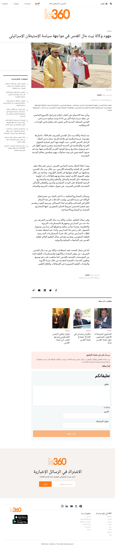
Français (27, 4)
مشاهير (109, 532)
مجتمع (110, 522)
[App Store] (21, 517)
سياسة (109, 31)
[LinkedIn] (67, 506)
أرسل (45, 484)
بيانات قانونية (87, 524)
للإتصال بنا (88, 527)
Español (5, 4)
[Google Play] (20, 521)
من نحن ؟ (88, 516)
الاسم (106, 411)
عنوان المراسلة (102, 421)
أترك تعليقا (71, 433)
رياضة (110, 529)
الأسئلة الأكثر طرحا (85, 519)
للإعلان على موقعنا (85, 522)
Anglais (16, 4)
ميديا (110, 527)
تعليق (106, 384)
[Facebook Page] (80, 506)
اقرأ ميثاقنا (106, 366)
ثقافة (110, 524)
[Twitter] (76, 506)
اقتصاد (110, 519)
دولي (110, 534)
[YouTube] (71, 506)
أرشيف (89, 529)
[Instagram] (62, 506)
